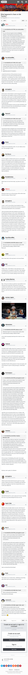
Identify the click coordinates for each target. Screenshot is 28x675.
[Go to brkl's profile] (2, 264)
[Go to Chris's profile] (2, 24)
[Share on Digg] (9, 666)
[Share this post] (25, 25)
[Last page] (26, 21)
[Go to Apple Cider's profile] (2, 504)
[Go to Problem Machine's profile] (2, 279)
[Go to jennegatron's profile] (2, 89)
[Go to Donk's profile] (2, 573)
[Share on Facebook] (4, 666)
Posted (10, 25)
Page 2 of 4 (14, 20)
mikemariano (8, 324)
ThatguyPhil (4, 17)
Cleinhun (7, 430)
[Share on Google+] (6, 666)
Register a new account (14, 639)
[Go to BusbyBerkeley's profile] (2, 177)
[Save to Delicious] (11, 666)
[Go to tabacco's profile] (2, 189)
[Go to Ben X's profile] (2, 528)
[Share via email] (18, 666)
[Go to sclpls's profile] (2, 254)
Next (23, 20)
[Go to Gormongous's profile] (2, 373)
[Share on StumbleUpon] (16, 666)
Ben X (6, 527)
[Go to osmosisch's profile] (2, 600)
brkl (6, 264)
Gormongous (8, 372)
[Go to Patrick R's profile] (2, 114)
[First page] (1, 21)
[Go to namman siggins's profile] (2, 298)
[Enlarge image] (8, 615)
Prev (5, 20)
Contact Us (16, 669)
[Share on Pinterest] (20, 666)
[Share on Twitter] (2, 666)
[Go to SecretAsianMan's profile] (2, 58)
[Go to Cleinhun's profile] (2, 431)
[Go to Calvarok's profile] (2, 344)
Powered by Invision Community (14, 672)
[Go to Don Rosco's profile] (2, 154)
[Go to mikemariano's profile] (2, 325)
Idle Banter (17, 17)
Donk (6, 573)
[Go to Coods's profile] (2, 492)
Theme (10, 669)
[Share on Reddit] (13, 666)
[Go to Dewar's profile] (2, 142)
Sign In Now (14, 649)
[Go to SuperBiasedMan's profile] (2, 238)
